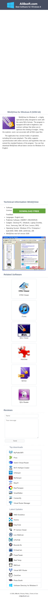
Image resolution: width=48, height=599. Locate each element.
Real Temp (17, 560)
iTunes (24, 316)
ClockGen (17, 575)
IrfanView (24, 359)
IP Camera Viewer (20, 530)
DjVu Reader (24, 402)
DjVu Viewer (24, 338)
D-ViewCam (18, 550)
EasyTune (17, 525)
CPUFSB (17, 540)
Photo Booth (18, 580)
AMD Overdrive (19, 515)
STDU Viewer (24, 295)
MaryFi (16, 483)
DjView (24, 381)
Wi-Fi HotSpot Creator (21, 468)
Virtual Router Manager (22, 503)
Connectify (17, 498)
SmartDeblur (18, 493)
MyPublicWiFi (19, 453)
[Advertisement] (24, 35)
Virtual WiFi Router (20, 570)
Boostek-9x (18, 545)
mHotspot (17, 473)
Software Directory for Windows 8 (25, 585)
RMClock (17, 565)
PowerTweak (18, 555)
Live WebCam (19, 535)
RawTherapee (18, 488)
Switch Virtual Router (21, 463)
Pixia (15, 458)
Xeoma (16, 520)
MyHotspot (17, 478)
